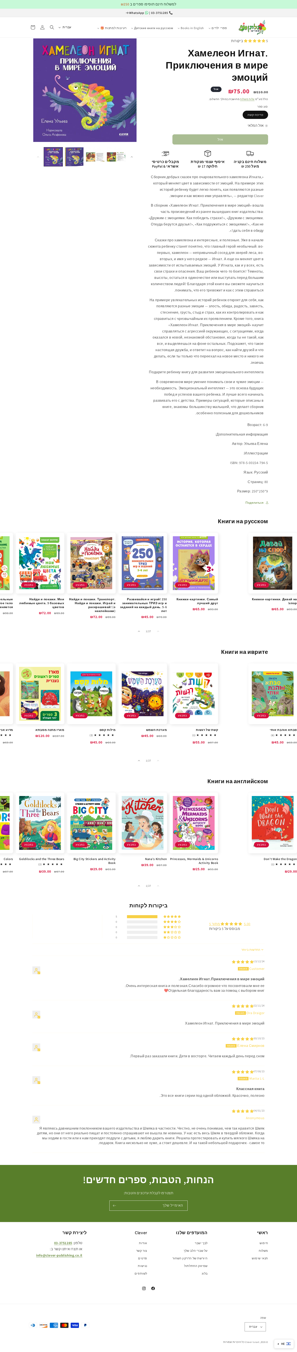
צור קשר (141, 1251)
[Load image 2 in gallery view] (74, 156)
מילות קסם (108, 730)
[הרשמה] (114, 1206)
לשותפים (141, 1273)
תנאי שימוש (260, 1258)
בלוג (205, 1273)
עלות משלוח (247, 99)
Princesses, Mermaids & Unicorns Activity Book (194, 861)
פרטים (142, 1258)
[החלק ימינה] (132, 157)
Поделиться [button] (254, 503)
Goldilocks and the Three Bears (41, 859)
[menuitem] (231, 26)
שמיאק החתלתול (196, 1266)
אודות (143, 1243)
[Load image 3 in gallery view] (95, 156)
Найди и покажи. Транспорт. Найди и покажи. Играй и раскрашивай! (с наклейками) (92, 605)
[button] (52, 27)
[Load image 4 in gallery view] (116, 156)
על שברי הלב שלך (196, 1251)
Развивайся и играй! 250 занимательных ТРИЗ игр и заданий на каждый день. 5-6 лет (143, 605)
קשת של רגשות (207, 730)
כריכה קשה (255, 115)
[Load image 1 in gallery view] (53, 156)
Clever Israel (252, 1342)
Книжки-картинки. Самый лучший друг (197, 601)
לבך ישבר (201, 1243)
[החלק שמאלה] (38, 157)
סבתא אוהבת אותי (283, 730)
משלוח (263, 1251)
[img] (243, 962)
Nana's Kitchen (156, 859)
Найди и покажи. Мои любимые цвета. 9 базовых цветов (41, 603)
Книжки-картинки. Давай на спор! (274, 601)
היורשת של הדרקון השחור (190, 1258)
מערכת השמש (156, 730)
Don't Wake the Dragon (280, 859)
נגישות (142, 1266)
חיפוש (264, 1243)
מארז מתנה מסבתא (49, 730)
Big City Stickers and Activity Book (94, 861)
